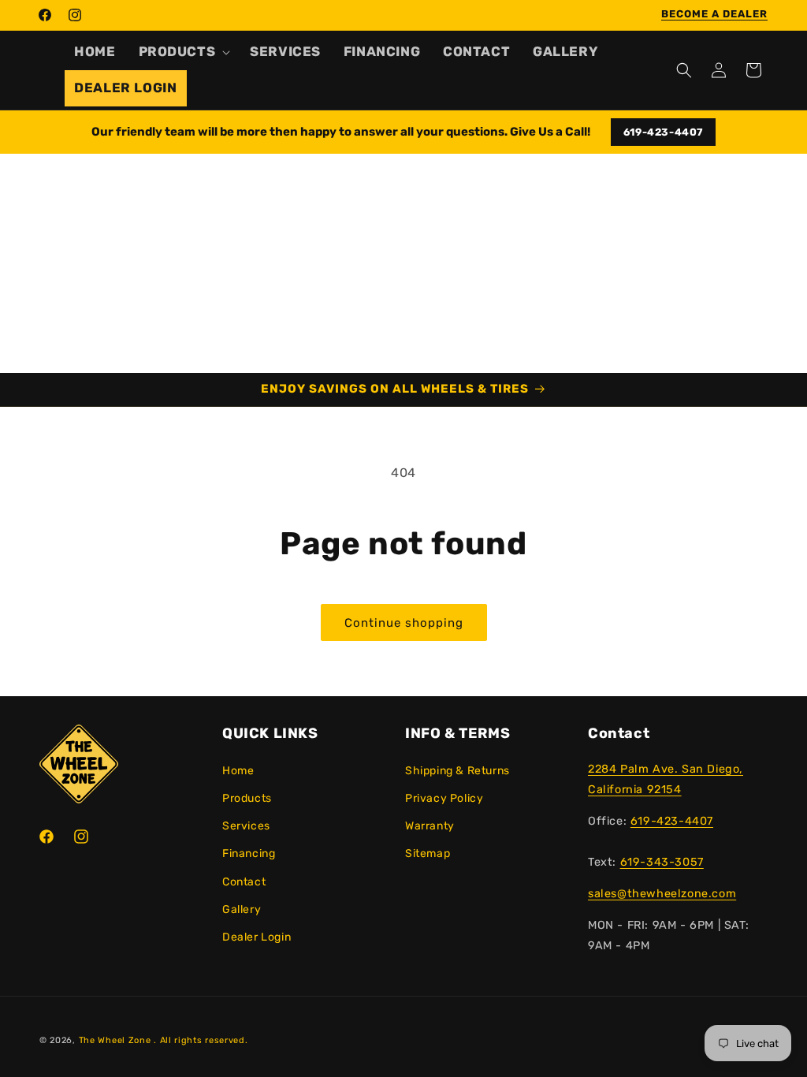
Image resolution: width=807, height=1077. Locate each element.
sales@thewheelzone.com (662, 893)
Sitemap (427, 853)
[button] (183, 52)
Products (247, 798)
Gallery (241, 909)
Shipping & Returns (457, 770)
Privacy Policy (444, 798)
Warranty (430, 826)
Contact (244, 882)
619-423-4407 (663, 132)
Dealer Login (256, 937)
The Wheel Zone (115, 1040)
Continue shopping (403, 623)
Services (246, 826)
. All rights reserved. (200, 1040)
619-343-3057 (662, 862)
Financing (248, 853)
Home (238, 770)
